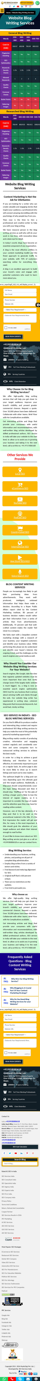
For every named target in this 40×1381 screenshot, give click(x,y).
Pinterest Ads (6, 1337)
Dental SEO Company (9, 1259)
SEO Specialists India (9, 1183)
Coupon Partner (7, 1212)
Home (8, 13)
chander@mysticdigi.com (14, 1137)
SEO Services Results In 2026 (11, 1215)
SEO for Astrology (8, 1280)
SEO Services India (8, 1176)
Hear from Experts (13, 336)
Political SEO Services (9, 1277)
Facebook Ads (6, 1322)
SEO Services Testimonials (11, 1284)
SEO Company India (8, 1197)
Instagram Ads (7, 1326)
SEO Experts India (8, 1190)
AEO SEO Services (8, 1226)
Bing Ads (5, 1319)
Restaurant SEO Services (10, 1255)
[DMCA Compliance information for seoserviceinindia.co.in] (10, 1345)
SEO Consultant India (9, 1180)
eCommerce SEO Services (11, 1252)
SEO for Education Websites (11, 1273)
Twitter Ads (5, 1329)
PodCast (4, 1291)
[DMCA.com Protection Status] (8, 1294)
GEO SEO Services (8, 1230)
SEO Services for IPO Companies (13, 1287)
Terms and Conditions (9, 1205)
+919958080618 (12, 344)
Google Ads (5, 1315)
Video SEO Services (8, 1262)
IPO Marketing (7, 1219)
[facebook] (10, 6)
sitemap (4, 1340)
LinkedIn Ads (6, 1333)
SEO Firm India (7, 1194)
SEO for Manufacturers (10, 1270)
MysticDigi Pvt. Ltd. (27, 1366)
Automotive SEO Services (10, 1266)
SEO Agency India (8, 1187)
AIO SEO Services (8, 1233)
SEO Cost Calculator (27, 3)
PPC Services (6, 1310)
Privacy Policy (6, 1201)
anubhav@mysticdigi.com (14, 348)
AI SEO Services (7, 1222)
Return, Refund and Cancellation (13, 1208)
